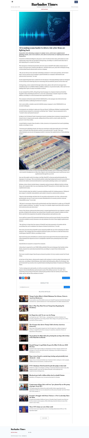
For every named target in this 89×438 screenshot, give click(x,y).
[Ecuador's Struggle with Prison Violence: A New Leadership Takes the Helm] (23, 398)
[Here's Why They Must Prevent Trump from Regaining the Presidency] (23, 308)
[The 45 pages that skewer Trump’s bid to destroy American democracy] (23, 327)
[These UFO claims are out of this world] (23, 409)
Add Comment (66, 278)
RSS (30, 432)
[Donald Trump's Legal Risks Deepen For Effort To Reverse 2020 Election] (23, 347)
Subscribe (67, 287)
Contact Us (24, 435)
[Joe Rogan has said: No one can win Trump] (23, 317)
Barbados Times (44, 4)
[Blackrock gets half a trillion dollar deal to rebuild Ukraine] (23, 377)
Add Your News (44, 9)
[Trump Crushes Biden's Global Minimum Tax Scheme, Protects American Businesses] (23, 298)
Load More (44, 418)
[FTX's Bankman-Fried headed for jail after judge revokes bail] (23, 368)
